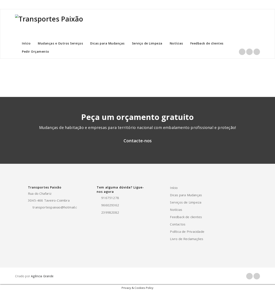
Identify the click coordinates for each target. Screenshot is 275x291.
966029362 (110, 205)
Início (26, 43)
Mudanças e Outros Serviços (60, 43)
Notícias (176, 43)
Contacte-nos (138, 141)
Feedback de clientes (206, 43)
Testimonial (245, 69)
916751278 (196, 4)
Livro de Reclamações (186, 239)
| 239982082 (235, 4)
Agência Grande (42, 276)
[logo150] (49, 24)
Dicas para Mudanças (107, 43)
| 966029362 (215, 4)
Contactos (177, 224)
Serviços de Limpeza (185, 202)
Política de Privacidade (187, 231)
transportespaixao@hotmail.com (57, 207)
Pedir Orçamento (35, 51)
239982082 (110, 212)
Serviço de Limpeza (147, 43)
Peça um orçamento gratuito (137, 117)
